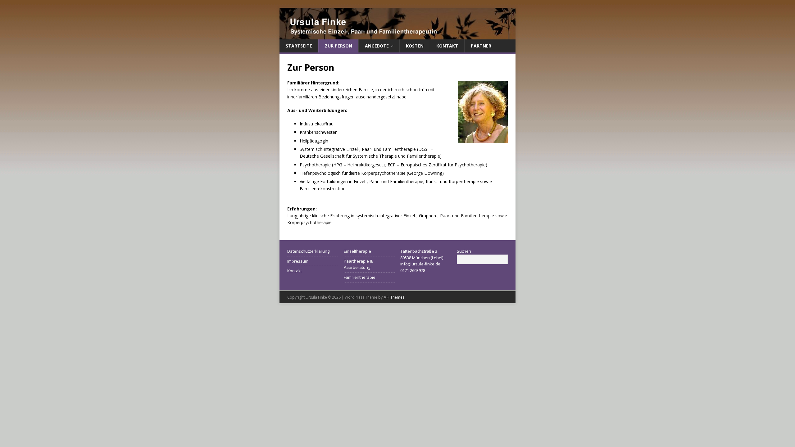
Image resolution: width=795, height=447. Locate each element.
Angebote (377, 46)
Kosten (415, 46)
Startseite (299, 46)
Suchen (464, 251)
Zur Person (338, 46)
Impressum (297, 261)
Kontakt (447, 46)
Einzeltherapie (357, 251)
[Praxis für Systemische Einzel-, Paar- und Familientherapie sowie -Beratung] (397, 36)
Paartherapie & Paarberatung (358, 264)
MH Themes (394, 297)
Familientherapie (359, 277)
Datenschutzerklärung (308, 251)
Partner (481, 46)
